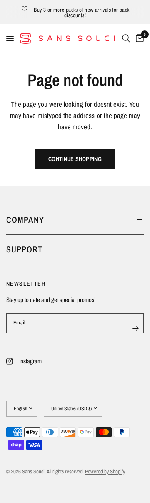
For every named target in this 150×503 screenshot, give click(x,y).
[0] (138, 38)
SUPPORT (24, 249)
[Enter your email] (135, 329)
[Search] (126, 38)
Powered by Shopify (105, 471)
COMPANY (25, 219)
